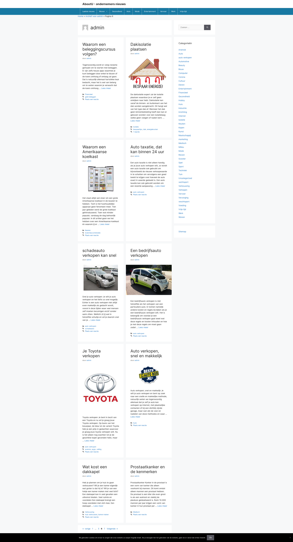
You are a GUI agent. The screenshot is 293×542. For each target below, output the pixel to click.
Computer (183, 73)
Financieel (88, 94)
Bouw (181, 69)
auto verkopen (138, 192)
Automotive (184, 61)
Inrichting (183, 112)
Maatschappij (185, 135)
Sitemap (182, 231)
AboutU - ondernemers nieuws (104, 4)
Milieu (181, 147)
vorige (86, 529)
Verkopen (183, 190)
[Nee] (290, 537)
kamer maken (103, 514)
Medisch (136, 512)
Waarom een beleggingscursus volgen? (98, 49)
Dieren (181, 85)
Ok (210, 537)
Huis (181, 104)
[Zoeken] (207, 27)
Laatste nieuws (88, 11)
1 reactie (136, 132)
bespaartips (137, 129)
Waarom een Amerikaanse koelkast (94, 151)
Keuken (88, 230)
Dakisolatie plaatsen (140, 47)
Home (80, 16)
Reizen (182, 155)
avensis (88, 449)
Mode (137, 11)
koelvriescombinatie (92, 233)
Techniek (183, 170)
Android (182, 50)
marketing (183, 139)
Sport (181, 166)
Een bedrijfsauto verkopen (145, 253)
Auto (128, 11)
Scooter (182, 159)
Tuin (180, 174)
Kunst (181, 131)
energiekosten (152, 129)
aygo (94, 449)
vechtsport (183, 182)
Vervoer (163, 11)
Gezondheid (117, 11)
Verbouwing (89, 512)
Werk (173, 11)
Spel (181, 163)
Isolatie (136, 127)
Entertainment (150, 11)
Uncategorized (185, 178)
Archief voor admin (94, 16)
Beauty (182, 65)
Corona (182, 77)
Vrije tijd (183, 11)
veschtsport (184, 201)
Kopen (181, 127)
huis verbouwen (91, 514)
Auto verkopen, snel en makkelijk (146, 353)
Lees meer (106, 88)
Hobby (182, 100)
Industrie (183, 108)
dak (144, 129)
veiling (99, 449)
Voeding (182, 205)
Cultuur (182, 81)
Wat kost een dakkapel (94, 469)
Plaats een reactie (92, 99)
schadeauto (89, 329)
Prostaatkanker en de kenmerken (147, 469)
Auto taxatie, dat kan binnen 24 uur (147, 149)
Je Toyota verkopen (91, 353)
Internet (182, 116)
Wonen (102, 11)
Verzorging (183, 198)
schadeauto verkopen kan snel (99, 253)
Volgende (112, 529)
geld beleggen (90, 97)
